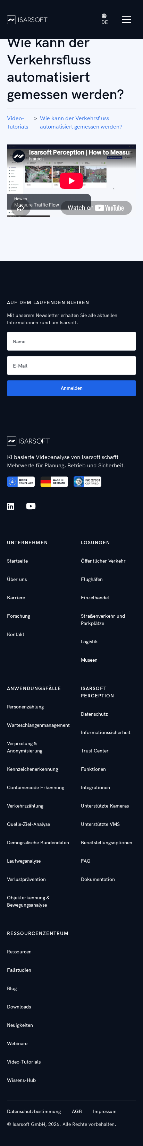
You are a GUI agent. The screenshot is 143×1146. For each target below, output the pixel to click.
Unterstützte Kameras (105, 806)
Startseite (17, 561)
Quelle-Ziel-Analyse (28, 824)
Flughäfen (92, 579)
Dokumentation (98, 879)
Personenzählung (25, 707)
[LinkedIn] (12, 506)
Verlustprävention (26, 879)
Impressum (105, 1111)
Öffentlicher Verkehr (103, 561)
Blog (12, 988)
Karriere (16, 597)
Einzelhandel (95, 597)
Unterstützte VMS (100, 824)
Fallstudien (19, 970)
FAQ (86, 861)
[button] (105, 20)
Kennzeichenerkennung (32, 769)
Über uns (17, 579)
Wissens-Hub (21, 1080)
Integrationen (95, 787)
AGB (77, 1111)
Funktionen (93, 769)
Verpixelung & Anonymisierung (24, 747)
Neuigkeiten (20, 1025)
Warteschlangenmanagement (38, 725)
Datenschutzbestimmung (34, 1111)
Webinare (17, 1043)
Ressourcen (19, 952)
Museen (89, 660)
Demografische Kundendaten (38, 842)
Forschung (18, 616)
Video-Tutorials (17, 122)
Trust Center (95, 751)
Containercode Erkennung (35, 787)
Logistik (89, 641)
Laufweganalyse (24, 861)
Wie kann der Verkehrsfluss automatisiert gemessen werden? (81, 122)
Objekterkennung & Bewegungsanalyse (28, 901)
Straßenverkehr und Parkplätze (103, 619)
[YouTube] (31, 506)
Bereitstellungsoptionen (106, 842)
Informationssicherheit (106, 732)
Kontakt (15, 634)
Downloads (19, 1007)
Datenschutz (94, 714)
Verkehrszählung (25, 806)
